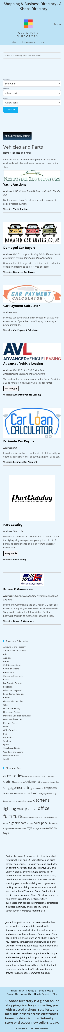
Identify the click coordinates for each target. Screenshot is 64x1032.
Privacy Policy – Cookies (22, 990)
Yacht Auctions (14, 184)
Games (6, 697)
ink (12, 801)
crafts (25, 782)
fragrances (10, 793)
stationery (54, 823)
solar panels (42, 823)
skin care (20, 823)
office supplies (28, 817)
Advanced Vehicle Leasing (23, 363)
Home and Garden (11, 712)
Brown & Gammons (18, 589)
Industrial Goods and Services (17, 715)
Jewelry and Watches (12, 719)
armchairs (27, 776)
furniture (36, 793)
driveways (45, 782)
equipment (39, 788)
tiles (19, 828)
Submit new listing (19, 136)
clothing (8, 781)
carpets (43, 776)
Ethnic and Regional (12, 690)
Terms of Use (44, 990)
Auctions (7, 657)
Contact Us (12, 994)
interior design (20, 801)
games (51, 794)
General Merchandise (13, 701)
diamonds (34, 781)
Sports (6, 744)
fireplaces (50, 788)
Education (8, 686)
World (6, 759)
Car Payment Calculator (21, 306)
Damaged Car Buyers (19, 247)
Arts (5, 654)
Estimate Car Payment (20, 441)
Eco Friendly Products (13, 683)
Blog (55, 994)
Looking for (6, 79)
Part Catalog (12, 524)
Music (6, 726)
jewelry (29, 801)
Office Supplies (10, 730)
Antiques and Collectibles (14, 650)
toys (29, 828)
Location (5, 98)
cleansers (50, 776)
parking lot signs (41, 817)
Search (11, 109)
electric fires (54, 782)
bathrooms (35, 776)
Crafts (6, 679)
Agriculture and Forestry (14, 646)
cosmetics (18, 782)
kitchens (41, 800)
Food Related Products (13, 693)
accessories (13, 775)
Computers (8, 672)
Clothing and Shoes (12, 665)
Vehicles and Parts (21, 152)
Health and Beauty (12, 708)
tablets (15, 828)
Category (6, 88)
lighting (9, 808)
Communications (11, 668)
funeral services (24, 794)
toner (24, 828)
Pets (5, 733)
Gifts (5, 704)
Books (6, 661)
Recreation (8, 737)
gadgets (45, 794)
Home (6, 152)
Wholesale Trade (10, 755)
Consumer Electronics (13, 676)
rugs (11, 823)
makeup (21, 809)
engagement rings (18, 787)
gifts (9, 801)
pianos (51, 817)
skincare (30, 823)
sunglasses (7, 828)
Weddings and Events (13, 751)
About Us (26, 994)
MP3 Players (32, 809)
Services (7, 741)
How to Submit (41, 994)
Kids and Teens (10, 723)
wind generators (39, 828)
